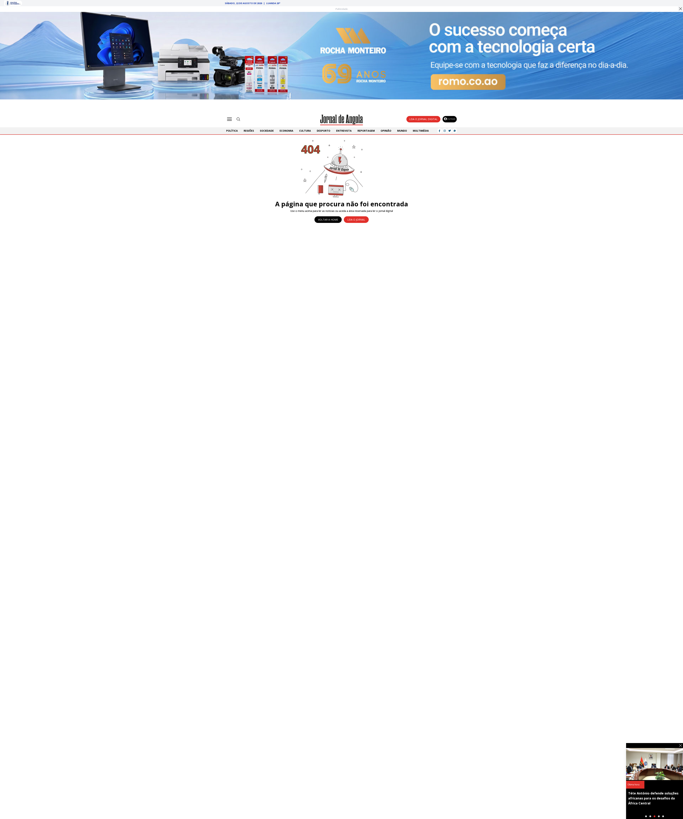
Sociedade (267, 130)
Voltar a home (328, 219)
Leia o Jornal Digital (423, 119)
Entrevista (344, 130)
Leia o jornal (356, 219)
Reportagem (366, 130)
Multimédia (421, 130)
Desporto (323, 130)
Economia (286, 130)
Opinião (386, 130)
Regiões (249, 130)
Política (232, 130)
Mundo (402, 130)
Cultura (305, 130)
